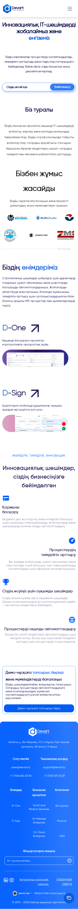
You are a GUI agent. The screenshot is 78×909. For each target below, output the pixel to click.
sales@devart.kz (20, 767)
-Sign (14, 392)
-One (14, 327)
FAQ (62, 836)
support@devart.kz (54, 767)
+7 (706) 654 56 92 (20, 775)
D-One (16, 805)
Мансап (62, 820)
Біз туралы (62, 805)
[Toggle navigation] (70, 8)
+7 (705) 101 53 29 (54, 775)
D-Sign (16, 820)
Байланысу (62, 87)
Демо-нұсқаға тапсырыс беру (39, 708)
